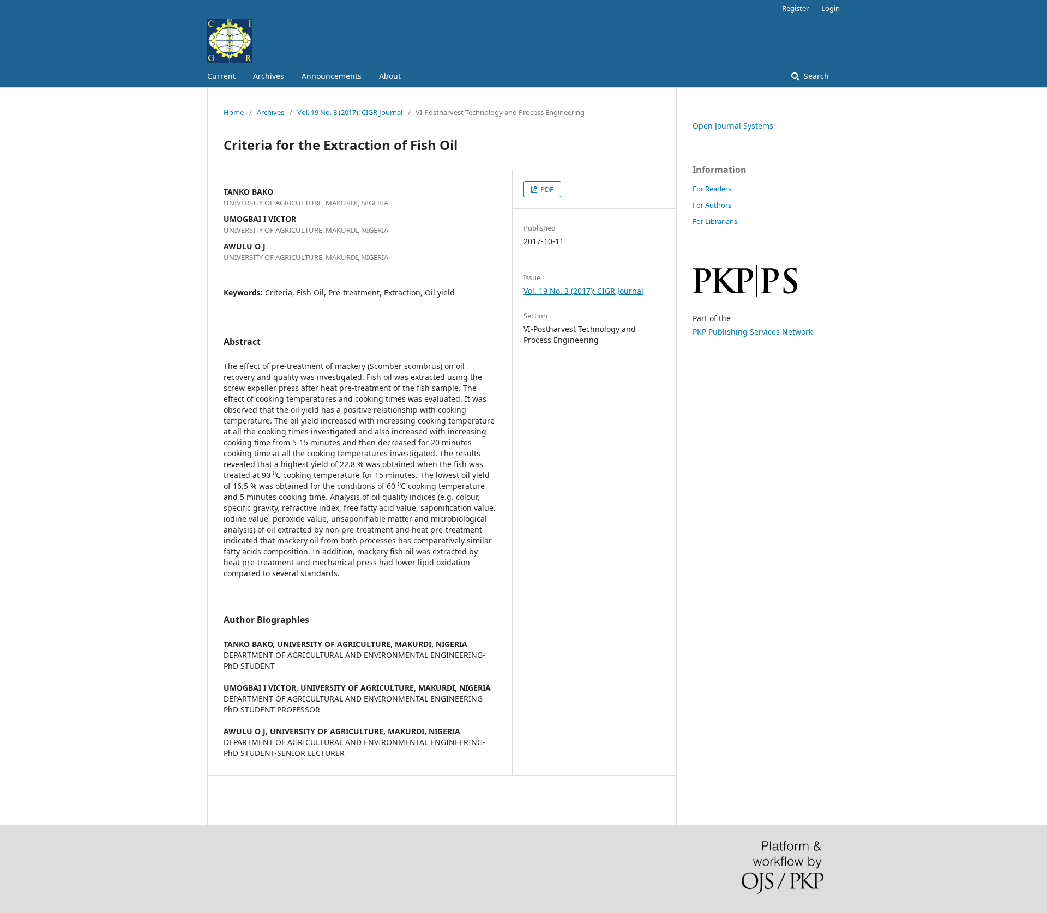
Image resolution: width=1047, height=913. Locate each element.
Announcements (332, 76)
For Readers (712, 189)
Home (234, 112)
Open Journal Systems (733, 125)
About (390, 76)
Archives (268, 76)
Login (830, 8)
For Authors (712, 205)
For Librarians (715, 221)
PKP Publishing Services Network (753, 331)
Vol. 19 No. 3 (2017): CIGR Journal (349, 112)
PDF (546, 189)
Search (815, 76)
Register (795, 8)
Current (221, 76)
